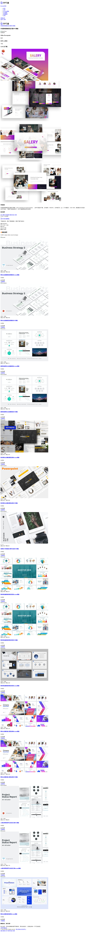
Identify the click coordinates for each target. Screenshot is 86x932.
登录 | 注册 (3, 19)
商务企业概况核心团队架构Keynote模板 (10, 731)
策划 (13, 214)
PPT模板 (5, 12)
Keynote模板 (6, 11)
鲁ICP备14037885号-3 (21, 929)
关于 (6, 930)
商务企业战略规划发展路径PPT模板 (9, 320)
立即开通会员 (4, 927)
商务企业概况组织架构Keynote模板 (9, 914)
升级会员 (3, 18)
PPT (1, 214)
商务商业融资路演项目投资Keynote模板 (10, 594)
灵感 (4, 15)
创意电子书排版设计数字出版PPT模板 (10, 548)
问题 (14, 930)
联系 (9, 930)
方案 (16, 214)
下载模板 (3, 281)
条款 (2, 930)
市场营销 (7, 214)
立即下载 (3, 218)
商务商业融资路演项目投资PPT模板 (9, 640)
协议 (11, 930)
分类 (4, 9)
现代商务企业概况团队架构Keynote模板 (10, 457)
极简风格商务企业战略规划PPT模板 (9, 411)
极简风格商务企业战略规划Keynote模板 (10, 366)
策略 (11, 214)
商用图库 (5, 14)
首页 (4, 8)
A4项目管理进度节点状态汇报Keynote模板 (11, 868)
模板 (4, 214)
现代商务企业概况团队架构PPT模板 (9, 503)
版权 (4, 930)
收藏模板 (7, 218)
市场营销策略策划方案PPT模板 (8, 25)
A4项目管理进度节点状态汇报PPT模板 (10, 822)
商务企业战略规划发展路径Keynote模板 (10, 274)
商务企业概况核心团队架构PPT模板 (9, 777)
